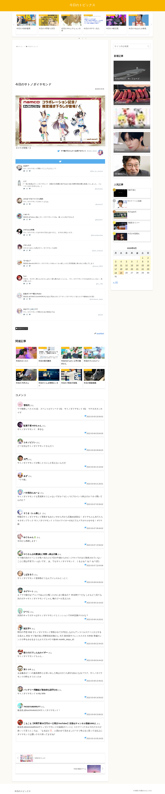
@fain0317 (99, 220)
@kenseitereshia (97, 235)
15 (143, 265)
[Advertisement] (60, 65)
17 (116, 269)
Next (151, 24)
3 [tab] (86, 38)
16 (148, 265)
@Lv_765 (99, 284)
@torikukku (99, 189)
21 (137, 269)
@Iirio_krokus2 (97, 251)
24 (116, 273)
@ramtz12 (99, 204)
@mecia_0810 (97, 266)
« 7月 (115, 282)
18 (121, 269)
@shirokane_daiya (96, 299)
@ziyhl (100, 315)
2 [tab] (82, 38)
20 (132, 269)
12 (126, 265)
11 (121, 265)
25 (121, 273)
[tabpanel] (26, 24)
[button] (148, 46)
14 (137, 265)
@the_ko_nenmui (96, 171)
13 (132, 265)
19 (126, 269)
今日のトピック (22, 328)
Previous (14, 24)
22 (143, 269)
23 (148, 269)
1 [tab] (79, 38)
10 (116, 265)
